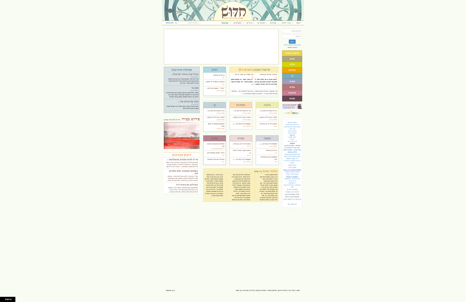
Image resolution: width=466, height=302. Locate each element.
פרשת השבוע (292, 53)
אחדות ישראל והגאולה (268, 74)
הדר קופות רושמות (292, 158)
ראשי (298, 23)
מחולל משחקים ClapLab (292, 154)
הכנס (292, 42)
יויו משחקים (292, 183)
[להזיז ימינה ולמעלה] (3, 298)
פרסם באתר (272, 290)
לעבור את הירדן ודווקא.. (215, 117)
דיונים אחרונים (181, 155)
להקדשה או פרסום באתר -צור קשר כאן (292, 201)
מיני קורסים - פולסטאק (292, 179)
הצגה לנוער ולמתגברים (292, 148)
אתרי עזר (291, 290)
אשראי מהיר (292, 167)
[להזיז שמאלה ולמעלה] (2, 298)
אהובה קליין (194, 104)
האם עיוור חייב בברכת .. (267, 124)
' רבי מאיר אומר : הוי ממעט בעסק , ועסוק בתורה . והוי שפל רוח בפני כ (242, 82)
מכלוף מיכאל (194, 90)
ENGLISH (169, 23)
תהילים (292, 139)
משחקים (237, 23)
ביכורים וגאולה (219, 75)
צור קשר (239, 290)
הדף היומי (292, 129)
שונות (292, 98)
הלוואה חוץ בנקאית (292, 192)
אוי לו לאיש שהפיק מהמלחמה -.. (182, 159)
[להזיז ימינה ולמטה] (3, 300)
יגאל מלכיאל (194, 77)
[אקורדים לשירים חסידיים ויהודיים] (292, 112)
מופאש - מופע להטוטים (292, 145)
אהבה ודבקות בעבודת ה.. (252, 94)
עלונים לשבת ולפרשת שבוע (292, 127)
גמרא (292, 87)
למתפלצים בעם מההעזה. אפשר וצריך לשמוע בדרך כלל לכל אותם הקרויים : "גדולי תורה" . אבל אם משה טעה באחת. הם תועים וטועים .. (183, 190)
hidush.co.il (170, 290)
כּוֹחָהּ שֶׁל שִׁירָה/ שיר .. (188, 101)
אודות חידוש (282, 290)
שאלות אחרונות (182, 69)
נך (292, 76)
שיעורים (261, 23)
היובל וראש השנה (261, 91)
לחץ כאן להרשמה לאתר (292, 45)
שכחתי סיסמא (292, 47)
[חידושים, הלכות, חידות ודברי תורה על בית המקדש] (292, 106)
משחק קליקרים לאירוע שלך (292, 156)
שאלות (273, 23)
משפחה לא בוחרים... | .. (241, 124)
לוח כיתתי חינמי (292, 141)
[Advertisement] (221, 47)
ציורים (249, 23)
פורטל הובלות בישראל (292, 172)
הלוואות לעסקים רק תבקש (292, 170)
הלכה (292, 64)
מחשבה (292, 93)
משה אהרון (220, 91)
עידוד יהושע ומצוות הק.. (215, 153)
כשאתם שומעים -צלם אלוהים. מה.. (183, 172)
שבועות (224, 23)
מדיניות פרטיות (248, 290)
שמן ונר (195, 88)
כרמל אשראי (292, 165)
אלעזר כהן (247, 126)
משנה (292, 81)
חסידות (292, 70)
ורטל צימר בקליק (292, 174)
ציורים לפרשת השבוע (292, 124)
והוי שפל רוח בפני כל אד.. (243, 74)
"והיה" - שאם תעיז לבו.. (215, 88)
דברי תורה (286, 23)
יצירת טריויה (292, 181)
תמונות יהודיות (292, 189)
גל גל (275, 126)
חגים (292, 59)
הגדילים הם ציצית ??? (187, 185)
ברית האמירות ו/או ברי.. (215, 111)
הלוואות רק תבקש (292, 176)
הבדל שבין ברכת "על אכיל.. (185, 74)
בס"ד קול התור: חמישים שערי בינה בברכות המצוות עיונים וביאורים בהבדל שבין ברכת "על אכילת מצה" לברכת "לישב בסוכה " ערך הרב (183, 81)
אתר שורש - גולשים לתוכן (292, 150)
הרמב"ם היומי (292, 133)
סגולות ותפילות (292, 122)
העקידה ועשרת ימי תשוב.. (215, 82)
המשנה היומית (292, 131)
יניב (223, 78)
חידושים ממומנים (218, 149)
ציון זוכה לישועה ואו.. (246, 91)
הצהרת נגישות (261, 290)
